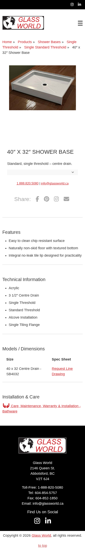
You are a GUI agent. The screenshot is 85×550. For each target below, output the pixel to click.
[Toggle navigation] (80, 23)
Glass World (41, 535)
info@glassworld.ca (55, 183)
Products (25, 42)
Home (7, 42)
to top (42, 546)
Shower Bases (49, 42)
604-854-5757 (46, 493)
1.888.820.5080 (28, 183)
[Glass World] (23, 23)
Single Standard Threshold (45, 47)
